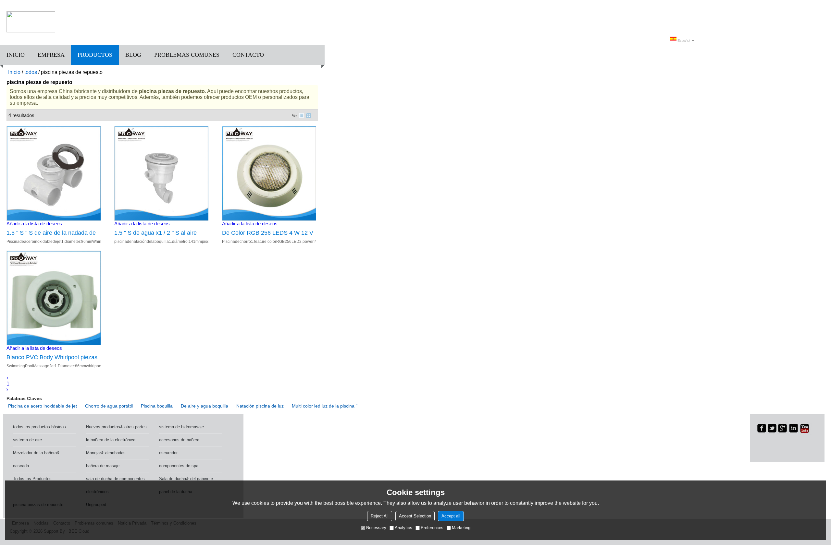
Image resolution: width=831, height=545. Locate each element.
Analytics (403, 527)
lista (301, 115)
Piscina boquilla (157, 406)
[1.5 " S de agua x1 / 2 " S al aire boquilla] (161, 173)
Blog (133, 55)
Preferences (432, 527)
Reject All (380, 516)
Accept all (450, 516)
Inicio (15, 55)
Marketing (461, 527)
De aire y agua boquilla (204, 406)
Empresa (51, 55)
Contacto (248, 55)
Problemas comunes (186, 55)
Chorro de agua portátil (109, 406)
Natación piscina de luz (260, 406)
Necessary (376, 527)
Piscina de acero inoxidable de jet (42, 406)
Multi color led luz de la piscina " (324, 406)
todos (30, 72)
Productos (95, 55)
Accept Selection (415, 516)
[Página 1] (7, 378)
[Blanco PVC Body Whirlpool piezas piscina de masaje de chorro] (53, 298)
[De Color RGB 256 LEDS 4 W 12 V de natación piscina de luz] (269, 173)
